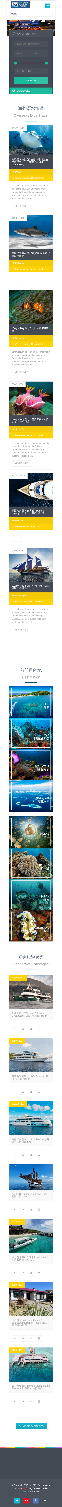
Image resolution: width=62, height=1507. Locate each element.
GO (31, 232)
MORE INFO (31, 140)
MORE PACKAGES (33, 1426)
